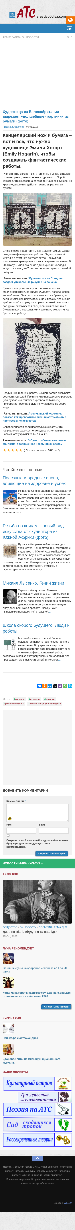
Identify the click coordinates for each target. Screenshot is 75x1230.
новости (50, 699)
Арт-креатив (11, 37)
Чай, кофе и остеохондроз (20, 1037)
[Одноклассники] (44, 686)
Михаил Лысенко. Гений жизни (33, 583)
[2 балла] (8, 450)
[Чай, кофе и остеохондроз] (37, 1029)
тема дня (60, 927)
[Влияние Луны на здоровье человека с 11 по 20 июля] (37, 959)
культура (35, 699)
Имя (8, 824)
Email (42, 824)
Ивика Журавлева (14, 126)
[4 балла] (16, 450)
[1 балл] (4, 450)
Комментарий (15, 800)
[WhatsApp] (65, 686)
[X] (55, 686)
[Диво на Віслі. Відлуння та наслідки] (37, 902)
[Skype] (70, 686)
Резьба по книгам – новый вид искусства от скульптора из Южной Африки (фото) (33, 531)
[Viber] (60, 686)
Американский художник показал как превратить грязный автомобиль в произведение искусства (34, 417)
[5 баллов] (20, 450)
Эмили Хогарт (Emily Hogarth (45, 703)
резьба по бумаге (14, 703)
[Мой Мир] (50, 686)
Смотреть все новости (56, 1007)
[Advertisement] (37, 74)
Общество (10, 927)
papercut (20, 699)
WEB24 (68, 1202)
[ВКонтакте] (39, 686)
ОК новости (30, 37)
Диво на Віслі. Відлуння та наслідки (30, 932)
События (45, 927)
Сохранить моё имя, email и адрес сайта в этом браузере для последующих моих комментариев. (37, 843)
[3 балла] (12, 450)
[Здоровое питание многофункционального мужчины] (37, 1050)
